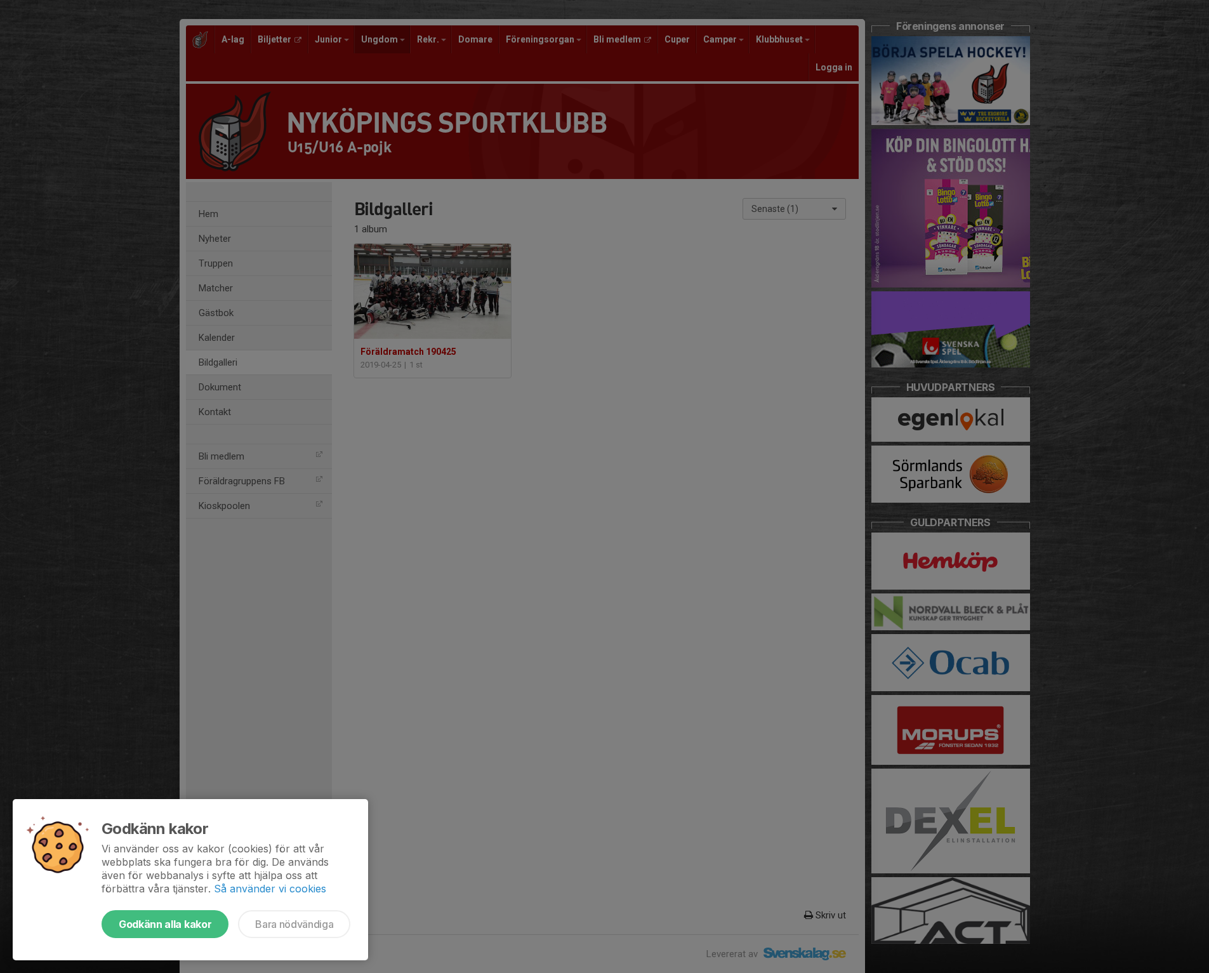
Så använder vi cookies (270, 888)
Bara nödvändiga (294, 924)
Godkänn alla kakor (165, 924)
